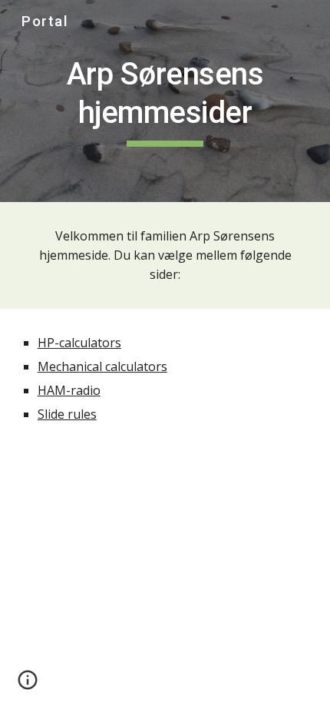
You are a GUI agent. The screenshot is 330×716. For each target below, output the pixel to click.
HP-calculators (79, 342)
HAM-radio (69, 390)
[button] (27, 685)
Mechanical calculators (102, 366)
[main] (165, 101)
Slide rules (67, 414)
